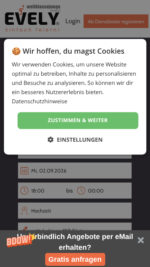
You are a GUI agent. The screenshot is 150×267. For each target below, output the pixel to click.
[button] (75, 248)
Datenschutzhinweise (39, 102)
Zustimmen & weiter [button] (78, 120)
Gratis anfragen (75, 259)
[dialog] (75, 97)
